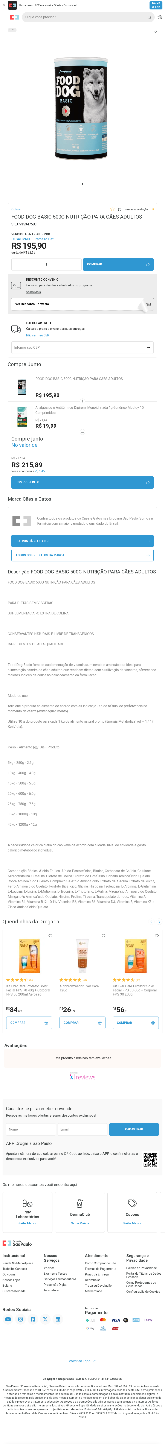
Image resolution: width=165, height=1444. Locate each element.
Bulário (7, 1285)
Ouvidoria (9, 1274)
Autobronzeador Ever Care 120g (79, 988)
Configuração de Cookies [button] (143, 1291)
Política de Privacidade (141, 1268)
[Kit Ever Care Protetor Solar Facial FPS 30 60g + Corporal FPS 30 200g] (136, 956)
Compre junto (27, 482)
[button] (82, 108)
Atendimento (96, 1255)
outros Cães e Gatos (32, 541)
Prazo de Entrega (97, 1274)
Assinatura (51, 1290)
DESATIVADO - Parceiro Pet (32, 239)
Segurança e (137, 1258)
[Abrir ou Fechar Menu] (5, 17)
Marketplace (93, 1291)
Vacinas (49, 1268)
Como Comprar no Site (100, 1263)
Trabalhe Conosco (15, 1269)
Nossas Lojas (11, 1280)
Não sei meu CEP (37, 335)
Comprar (94, 264)
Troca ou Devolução (98, 1285)
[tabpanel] (82, 108)
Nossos (52, 1258)
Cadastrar (134, 1129)
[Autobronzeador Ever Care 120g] (82, 956)
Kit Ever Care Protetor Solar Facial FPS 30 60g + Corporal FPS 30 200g (135, 990)
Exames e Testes (55, 1273)
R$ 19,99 (46, 426)
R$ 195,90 (47, 395)
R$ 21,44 (41, 420)
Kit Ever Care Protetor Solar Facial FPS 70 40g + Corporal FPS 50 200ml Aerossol (28, 990)
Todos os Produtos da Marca (39, 555)
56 (120, 1009)
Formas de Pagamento (100, 1269)
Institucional (14, 1255)
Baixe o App (156, 5)
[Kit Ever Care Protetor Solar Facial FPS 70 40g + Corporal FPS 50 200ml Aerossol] (29, 956)
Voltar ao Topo (80, 1361)
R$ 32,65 (29, 252)
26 (67, 1009)
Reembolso (93, 1280)
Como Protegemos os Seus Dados (141, 1284)
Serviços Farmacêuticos (60, 1279)
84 (14, 1009)
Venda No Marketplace (18, 1263)
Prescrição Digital (55, 1284)
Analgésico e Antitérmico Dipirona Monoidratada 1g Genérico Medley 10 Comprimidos (89, 410)
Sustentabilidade (14, 1291)
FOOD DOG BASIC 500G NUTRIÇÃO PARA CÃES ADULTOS (79, 379)
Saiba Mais (33, 292)
